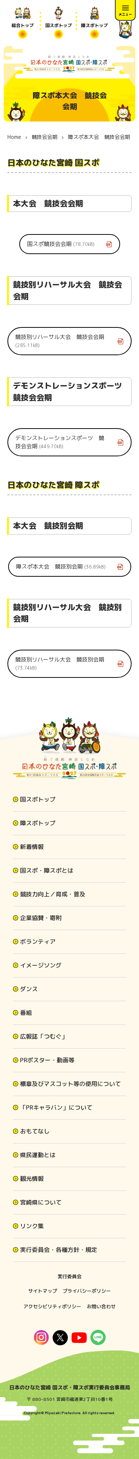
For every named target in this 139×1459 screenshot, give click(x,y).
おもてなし (35, 1131)
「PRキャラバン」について (56, 1107)
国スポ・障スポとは (46, 870)
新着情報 (32, 847)
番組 (26, 1013)
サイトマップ (42, 1291)
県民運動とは (38, 1155)
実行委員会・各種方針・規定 (58, 1250)
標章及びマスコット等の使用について (70, 1084)
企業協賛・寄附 (41, 918)
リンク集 (32, 1226)
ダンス (29, 989)
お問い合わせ (101, 1306)
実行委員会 (69, 1276)
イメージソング (41, 965)
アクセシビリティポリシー (52, 1306)
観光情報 (32, 1179)
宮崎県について (41, 1202)
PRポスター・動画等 (47, 1060)
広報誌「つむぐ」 (43, 1036)
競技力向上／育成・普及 (52, 894)
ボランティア (38, 941)
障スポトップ (38, 823)
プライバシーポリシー (87, 1291)
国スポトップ (38, 799)
